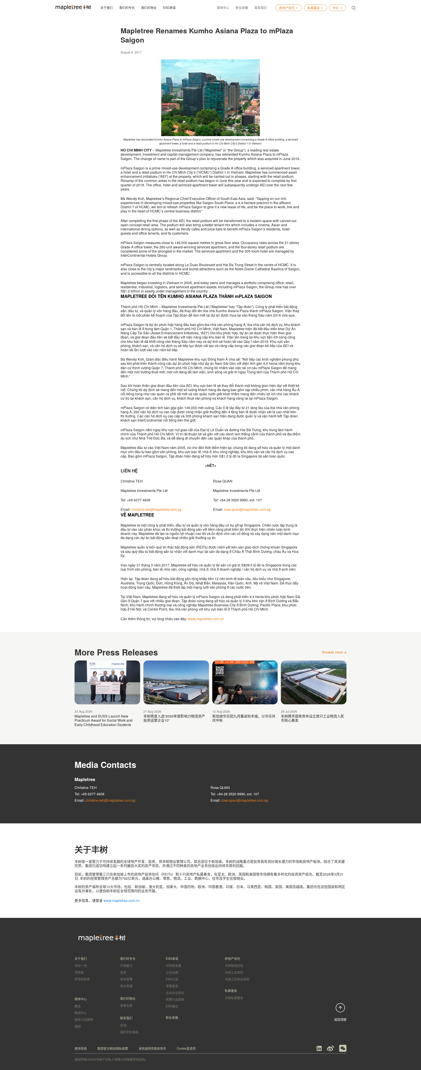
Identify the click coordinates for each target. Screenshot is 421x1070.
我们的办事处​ (129, 1032)
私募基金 (313, 7)
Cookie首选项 (186, 1048)
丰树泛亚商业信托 (237, 979)
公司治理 (172, 972)
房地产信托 (286, 7)
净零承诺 (172, 986)
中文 (336, 7)
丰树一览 (81, 965)
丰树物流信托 (234, 965)
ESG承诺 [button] (169, 7)
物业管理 (126, 986)
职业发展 (242, 7)
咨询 (123, 1025)
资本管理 (126, 979)
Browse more (333, 652)
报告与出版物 (84, 1019)
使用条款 (81, 1048)
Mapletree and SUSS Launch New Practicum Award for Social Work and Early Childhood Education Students (103, 720)
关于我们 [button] (106, 7)
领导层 (79, 972)
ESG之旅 (172, 979)
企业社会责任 (175, 992)
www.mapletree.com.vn (206, 618)
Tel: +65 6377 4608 (89, 793)
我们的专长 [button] (127, 7)
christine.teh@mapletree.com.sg (156, 509)
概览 (78, 1006)
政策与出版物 (175, 999)
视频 (78, 1026)
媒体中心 (223, 7)
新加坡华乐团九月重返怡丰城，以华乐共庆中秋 (243, 718)
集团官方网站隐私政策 (112, 1048)
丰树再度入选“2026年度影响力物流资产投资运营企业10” (174, 718)
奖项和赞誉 (82, 979)
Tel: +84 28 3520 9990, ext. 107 (234, 793)
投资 (123, 972)
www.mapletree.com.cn (121, 900)
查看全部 (126, 1005)
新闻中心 (81, 1012)
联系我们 (261, 7)
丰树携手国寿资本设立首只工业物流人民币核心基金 (312, 718)
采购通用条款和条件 (152, 1048)
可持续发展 (173, 965)
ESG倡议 (172, 1006)
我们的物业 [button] (149, 7)
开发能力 (126, 965)
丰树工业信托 (234, 972)
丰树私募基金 (234, 997)
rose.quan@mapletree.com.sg (247, 509)
